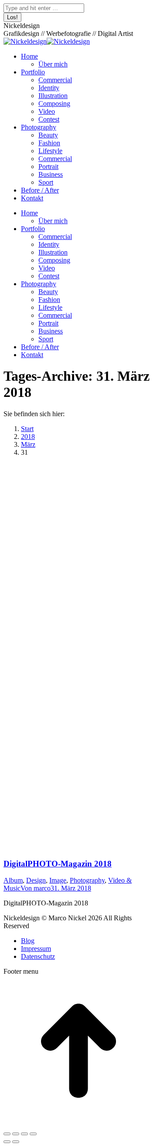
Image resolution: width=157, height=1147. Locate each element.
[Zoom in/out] (33, 1134)
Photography (87, 880)
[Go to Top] (78, 1123)
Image (57, 880)
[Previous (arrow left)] (6, 1141)
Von (35, 888)
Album (13, 880)
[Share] (15, 1134)
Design (36, 880)
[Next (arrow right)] (15, 1141)
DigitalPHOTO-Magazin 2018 (57, 863)
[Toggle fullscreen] (24, 1134)
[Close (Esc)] (6, 1134)
